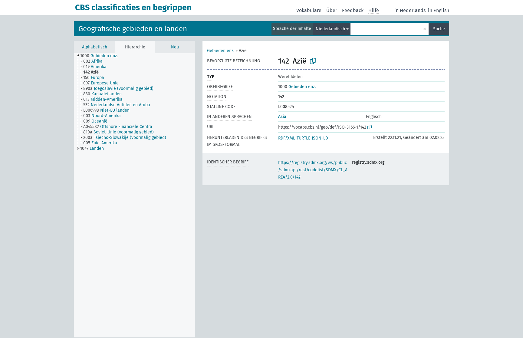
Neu (175, 47)
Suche (439, 28)
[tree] (134, 195)
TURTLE (303, 138)
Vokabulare (308, 10)
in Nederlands (410, 10)
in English (438, 10)
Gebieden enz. (220, 50)
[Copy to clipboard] (313, 61)
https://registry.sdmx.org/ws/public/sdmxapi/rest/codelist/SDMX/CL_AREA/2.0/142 (312, 170)
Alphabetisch (94, 47)
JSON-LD (320, 138)
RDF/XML (286, 138)
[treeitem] (101, 56)
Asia (282, 116)
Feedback (352, 10)
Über (331, 10)
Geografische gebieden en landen (132, 29)
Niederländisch (330, 28)
